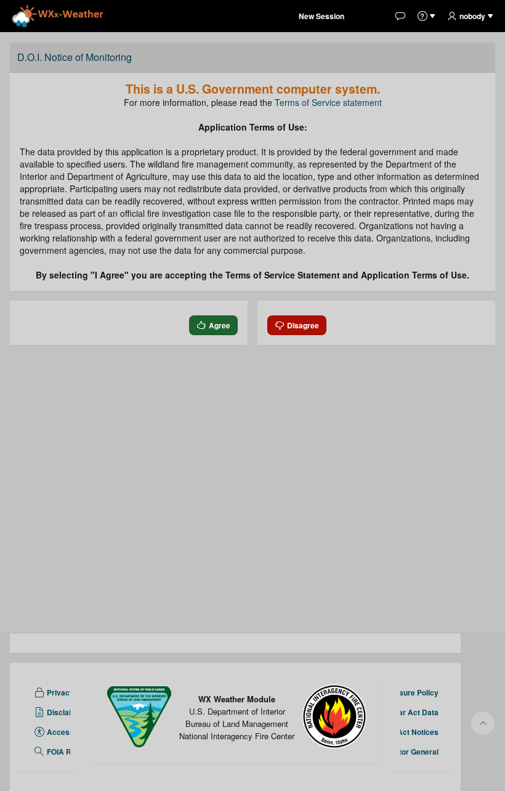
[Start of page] (483, 723)
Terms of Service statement (328, 102)
